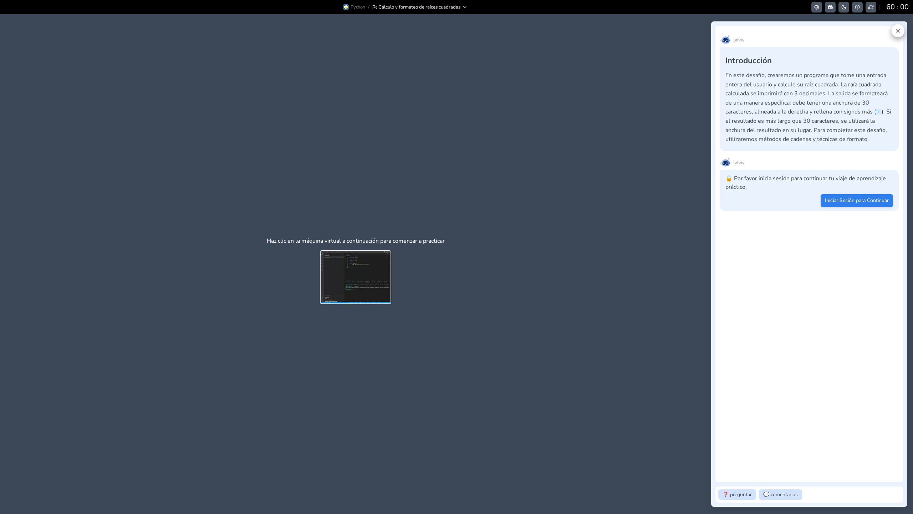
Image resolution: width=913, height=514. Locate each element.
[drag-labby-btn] (707, 264)
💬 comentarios (780, 494)
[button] (420, 7)
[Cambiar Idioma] (816, 7)
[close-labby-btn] (898, 30)
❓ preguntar (737, 494)
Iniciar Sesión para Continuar (857, 200)
